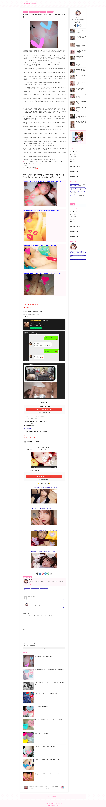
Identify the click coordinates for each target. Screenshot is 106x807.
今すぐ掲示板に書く (35, 328)
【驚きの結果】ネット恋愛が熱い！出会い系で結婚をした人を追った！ (44, 551)
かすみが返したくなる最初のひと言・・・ (77, 251)
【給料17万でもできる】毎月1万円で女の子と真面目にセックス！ (44, 508)
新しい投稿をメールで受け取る (29, 645)
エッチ (29, 588)
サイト (24, 638)
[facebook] (40, 573)
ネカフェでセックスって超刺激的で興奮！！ (43, 733)
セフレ (38, 588)
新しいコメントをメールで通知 (29, 643)
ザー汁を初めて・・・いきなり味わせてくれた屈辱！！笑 (46, 746)
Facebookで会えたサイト (43, 409)
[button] (44, 460)
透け (26, 589)
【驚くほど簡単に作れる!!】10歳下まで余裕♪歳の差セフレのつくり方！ (44, 181)
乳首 (24, 589)
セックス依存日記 (34, 588)
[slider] (43, 467)
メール (24, 634)
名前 (24, 629)
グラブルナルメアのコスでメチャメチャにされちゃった (46, 693)
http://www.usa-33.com (28, 428)
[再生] (32, 467)
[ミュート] (54, 467)
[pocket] (43, 573)
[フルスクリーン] (56, 467)
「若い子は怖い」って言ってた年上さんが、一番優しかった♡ (81, 37)
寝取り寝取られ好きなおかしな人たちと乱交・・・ (45, 656)
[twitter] (37, 573)
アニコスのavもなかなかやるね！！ (42, 706)
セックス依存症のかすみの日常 (28, 3)
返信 (63, 599)
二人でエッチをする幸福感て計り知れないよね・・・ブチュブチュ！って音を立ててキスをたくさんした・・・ (78, 188)
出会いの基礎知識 (45, 588)
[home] (32, 584)
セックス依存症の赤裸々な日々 (53, 802)
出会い (41, 588)
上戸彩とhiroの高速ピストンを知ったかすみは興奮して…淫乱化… (48, 759)
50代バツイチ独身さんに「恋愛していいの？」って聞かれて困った (81, 109)
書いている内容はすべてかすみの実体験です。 (74, 6)
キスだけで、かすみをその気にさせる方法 (77, 257)
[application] (44, 460)
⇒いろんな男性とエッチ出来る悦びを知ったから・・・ (36, 168)
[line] (48, 573)
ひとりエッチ (26, 588)
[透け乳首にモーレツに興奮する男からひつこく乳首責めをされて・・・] (45, 573)
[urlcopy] (51, 573)
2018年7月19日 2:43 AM (31, 596)
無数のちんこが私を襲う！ (74, 184)
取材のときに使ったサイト (43, 477)
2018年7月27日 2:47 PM (32, 603)
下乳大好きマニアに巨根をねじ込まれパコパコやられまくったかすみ (48, 719)
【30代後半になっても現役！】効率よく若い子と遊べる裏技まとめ (44, 530)
